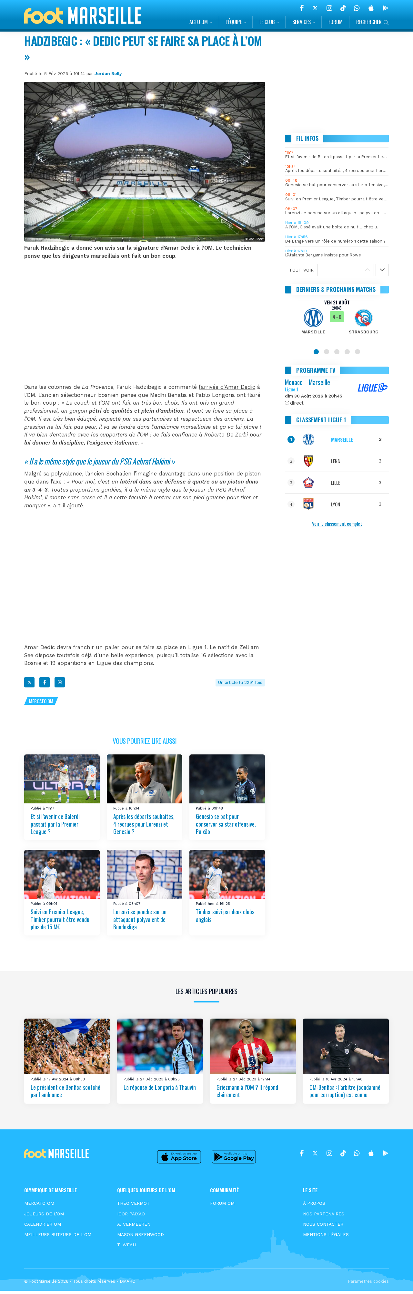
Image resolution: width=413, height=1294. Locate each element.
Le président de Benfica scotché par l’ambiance (65, 1091)
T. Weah (126, 1244)
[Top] (395, 1280)
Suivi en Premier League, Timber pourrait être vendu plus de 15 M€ (60, 919)
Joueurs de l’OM (44, 1213)
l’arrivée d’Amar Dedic (227, 387)
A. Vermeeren (133, 1224)
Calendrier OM (42, 1224)
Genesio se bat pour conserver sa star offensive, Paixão (226, 824)
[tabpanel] (337, 320)
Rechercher (369, 22)
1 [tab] (316, 351)
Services (301, 22)
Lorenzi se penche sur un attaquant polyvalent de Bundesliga (139, 919)
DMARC (127, 1281)
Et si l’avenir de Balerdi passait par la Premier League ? (55, 824)
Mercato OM (41, 701)
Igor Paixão (131, 1213)
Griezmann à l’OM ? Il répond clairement (247, 1091)
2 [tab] (326, 351)
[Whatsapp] (60, 682)
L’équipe (234, 22)
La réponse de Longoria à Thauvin (160, 1087)
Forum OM (222, 1203)
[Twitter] (315, 8)
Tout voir (301, 270)
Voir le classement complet (337, 523)
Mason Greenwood (140, 1234)
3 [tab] (336, 351)
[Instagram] (329, 8)
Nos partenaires (323, 1213)
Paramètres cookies (368, 1281)
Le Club (267, 22)
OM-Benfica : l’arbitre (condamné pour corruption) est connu (344, 1091)
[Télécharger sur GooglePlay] (385, 8)
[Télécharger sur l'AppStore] (371, 8)
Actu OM (198, 22)
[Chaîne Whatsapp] (357, 8)
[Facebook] (302, 8)
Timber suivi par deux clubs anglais (225, 915)
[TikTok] (343, 8)
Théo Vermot (133, 1203)
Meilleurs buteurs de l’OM (57, 1234)
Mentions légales (326, 1234)
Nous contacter (323, 1224)
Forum (335, 22)
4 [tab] (347, 351)
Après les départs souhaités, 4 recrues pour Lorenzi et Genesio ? (144, 824)
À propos (314, 1203)
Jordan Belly (108, 73)
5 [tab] (357, 351)
